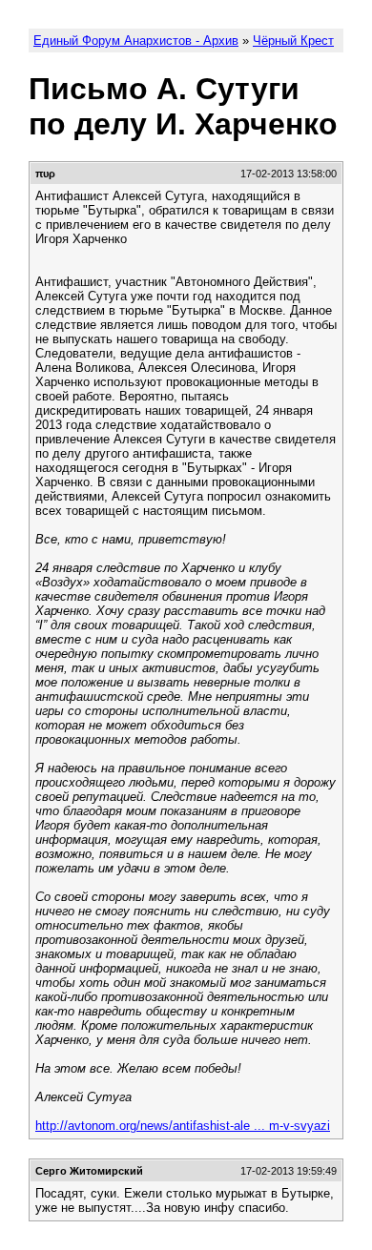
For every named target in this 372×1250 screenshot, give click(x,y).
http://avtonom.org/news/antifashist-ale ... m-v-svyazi (182, 1125)
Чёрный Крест (293, 40)
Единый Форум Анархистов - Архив (135, 40)
